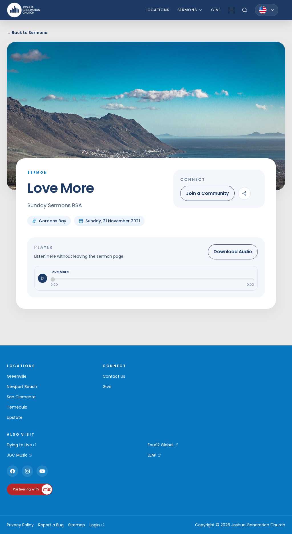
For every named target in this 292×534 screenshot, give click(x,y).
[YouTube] (42, 471)
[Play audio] (42, 278)
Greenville (17, 376)
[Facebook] (12, 471)
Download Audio (233, 251)
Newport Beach (22, 386)
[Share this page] (244, 193)
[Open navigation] (231, 10)
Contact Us (114, 376)
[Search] (244, 10)
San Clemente (21, 397)
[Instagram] (27, 471)
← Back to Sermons (27, 32)
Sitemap (76, 525)
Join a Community (207, 193)
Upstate (15, 417)
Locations (157, 10)
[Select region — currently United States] (266, 10)
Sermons (187, 10)
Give (216, 10)
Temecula (17, 407)
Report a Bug (51, 525)
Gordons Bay (52, 221)
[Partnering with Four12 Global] (29, 489)
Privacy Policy (20, 525)
